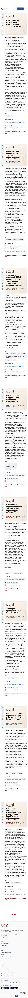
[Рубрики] (25, 9)
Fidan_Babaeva (13, 348)
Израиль (7, 773)
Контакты (3, 954)
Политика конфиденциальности (8, 971)
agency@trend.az (4, 937)
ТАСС (14, 179)
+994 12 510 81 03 (4, 935)
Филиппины (8, 239)
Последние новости (5, 943)
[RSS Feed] (19, 982)
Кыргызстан (13, 463)
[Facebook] (5, 982)
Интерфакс (8, 741)
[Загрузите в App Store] (5, 988)
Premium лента (4, 945)
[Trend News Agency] (4, 925)
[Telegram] (14, 982)
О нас (2, 950)
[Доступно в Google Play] (14, 988)
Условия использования (6, 970)
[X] (8, 982)
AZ (14, 995)
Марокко (7, 882)
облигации (13, 353)
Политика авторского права (7, 973)
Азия (11, 116)
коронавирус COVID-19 (18, 239)
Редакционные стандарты (6, 956)
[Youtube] (11, 982)
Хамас (20, 773)
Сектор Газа (14, 773)
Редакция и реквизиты (6, 952)
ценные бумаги (21, 353)
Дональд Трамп (13, 678)
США (7, 116)
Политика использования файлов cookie (9, 975)
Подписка (3, 963)
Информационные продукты (7, 964)
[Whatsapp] (2, 982)
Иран (7, 463)
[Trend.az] (5, 9)
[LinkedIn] (16, 982)
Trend (11, 49)
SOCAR (7, 353)
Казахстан (8, 573)
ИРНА (6, 420)
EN (11, 995)
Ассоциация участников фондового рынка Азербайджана (15, 357)
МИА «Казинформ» (21, 529)
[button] (2, 14)
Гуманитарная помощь (11, 466)
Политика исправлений (6, 958)
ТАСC (22, 49)
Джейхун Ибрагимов (10, 360)
